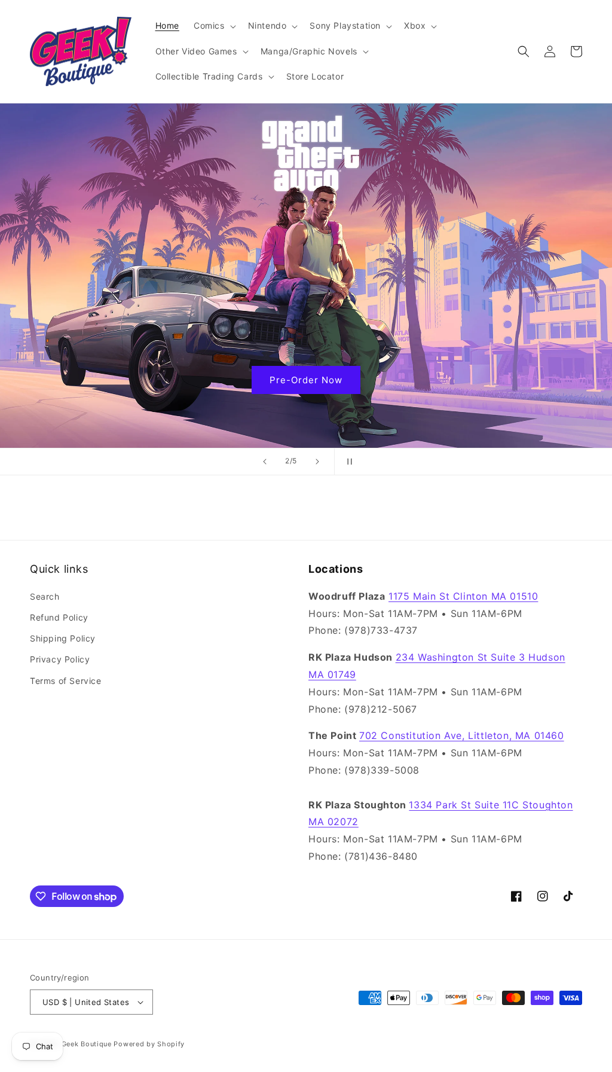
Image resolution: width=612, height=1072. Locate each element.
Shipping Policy (63, 638)
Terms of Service (66, 681)
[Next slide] (317, 461)
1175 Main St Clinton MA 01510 (463, 596)
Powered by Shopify (149, 1044)
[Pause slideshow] (347, 461)
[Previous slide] (265, 461)
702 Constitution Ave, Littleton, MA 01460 (461, 735)
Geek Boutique (87, 1044)
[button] (213, 25)
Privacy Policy (60, 659)
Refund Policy (59, 617)
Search (45, 596)
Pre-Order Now (306, 379)
